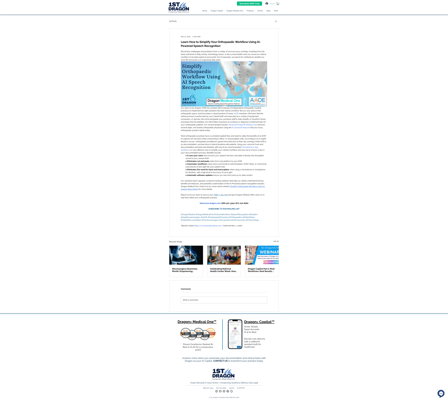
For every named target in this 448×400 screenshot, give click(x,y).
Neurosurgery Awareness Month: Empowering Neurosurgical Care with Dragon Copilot (184, 270)
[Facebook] (220, 391)
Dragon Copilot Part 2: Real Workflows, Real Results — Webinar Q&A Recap (261, 270)
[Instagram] (224, 391)
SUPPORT (241, 388)
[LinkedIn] (216, 391)
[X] (227, 391)
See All (276, 241)
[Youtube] (231, 391)
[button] (250, 10)
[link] (278, 3)
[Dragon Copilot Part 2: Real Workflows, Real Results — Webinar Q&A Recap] (262, 255)
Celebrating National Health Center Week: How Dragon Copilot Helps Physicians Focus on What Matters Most (223, 270)
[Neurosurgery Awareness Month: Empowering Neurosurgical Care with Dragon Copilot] (186, 255)
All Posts (173, 21)
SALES (231, 388)
